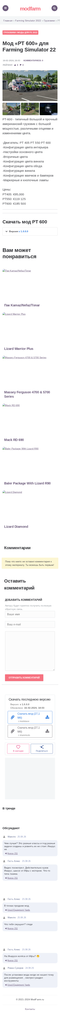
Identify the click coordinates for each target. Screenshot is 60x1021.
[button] (30, 231)
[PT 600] (30, 85)
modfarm (30, 9)
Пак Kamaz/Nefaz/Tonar (22, 305)
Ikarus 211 (13, 853)
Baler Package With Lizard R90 (27, 483)
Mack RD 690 (14, 440)
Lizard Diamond (16, 526)
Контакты (30, 1009)
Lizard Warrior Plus (18, 349)
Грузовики (10, 32)
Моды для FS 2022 (27, 32)
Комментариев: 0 (33, 60)
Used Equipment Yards (19, 910)
